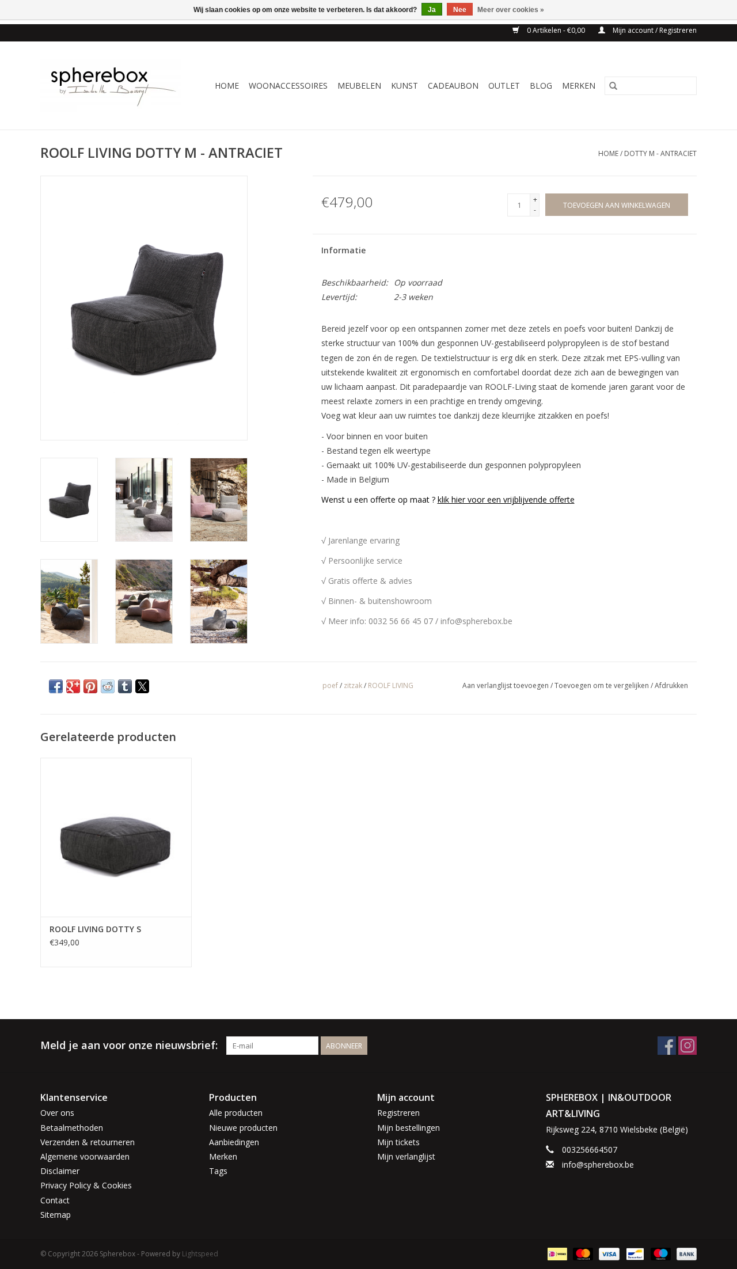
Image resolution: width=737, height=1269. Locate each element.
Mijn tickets (398, 1142)
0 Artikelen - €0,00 (556, 30)
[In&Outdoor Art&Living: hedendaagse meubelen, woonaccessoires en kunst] (114, 85)
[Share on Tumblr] (125, 686)
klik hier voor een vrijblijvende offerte (506, 499)
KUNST (404, 85)
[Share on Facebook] (56, 686)
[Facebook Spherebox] (667, 1045)
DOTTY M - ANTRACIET (660, 153)
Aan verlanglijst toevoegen (506, 685)
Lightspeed (200, 1254)
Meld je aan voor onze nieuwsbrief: (129, 1045)
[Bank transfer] (685, 1253)
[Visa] (608, 1253)
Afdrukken (671, 685)
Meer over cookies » (510, 10)
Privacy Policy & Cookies (86, 1185)
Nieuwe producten (243, 1127)
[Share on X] (142, 686)
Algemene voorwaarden (85, 1156)
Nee (459, 10)
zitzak (353, 685)
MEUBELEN (359, 85)
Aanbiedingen (234, 1142)
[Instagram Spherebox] (687, 1045)
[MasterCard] (582, 1253)
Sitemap (55, 1214)
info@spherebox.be (598, 1164)
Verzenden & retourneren (87, 1142)
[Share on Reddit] (108, 686)
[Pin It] (90, 686)
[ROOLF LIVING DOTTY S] (116, 837)
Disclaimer (59, 1170)
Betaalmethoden (71, 1127)
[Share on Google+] (73, 686)
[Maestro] (660, 1253)
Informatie (343, 250)
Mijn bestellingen (408, 1127)
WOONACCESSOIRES (288, 85)
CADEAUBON (453, 85)
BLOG (541, 85)
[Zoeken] (613, 86)
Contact (55, 1200)
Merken (578, 85)
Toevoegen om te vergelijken (602, 685)
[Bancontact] (634, 1253)
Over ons (57, 1112)
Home (227, 85)
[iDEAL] (556, 1253)
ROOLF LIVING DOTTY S (95, 929)
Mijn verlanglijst (406, 1156)
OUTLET (504, 85)
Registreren (398, 1112)
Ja (432, 10)
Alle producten (236, 1112)
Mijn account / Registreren (654, 30)
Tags (218, 1170)
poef (330, 685)
